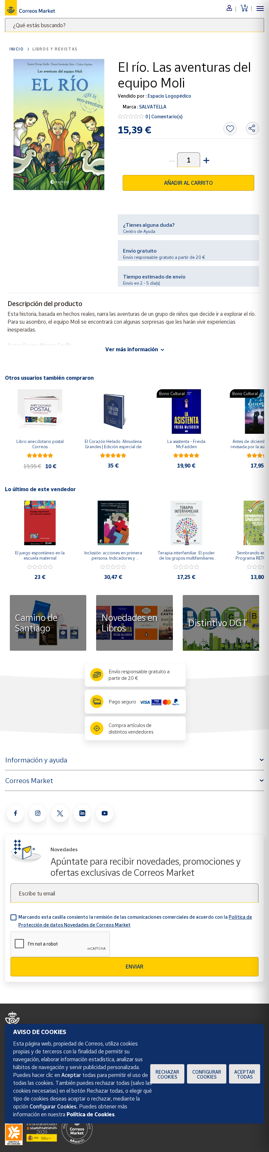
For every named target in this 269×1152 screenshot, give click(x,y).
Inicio (17, 49)
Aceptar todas (244, 1074)
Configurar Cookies (206, 1074)
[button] (205, 159)
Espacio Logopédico (169, 96)
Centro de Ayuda (139, 231)
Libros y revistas (55, 49)
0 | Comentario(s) (164, 116)
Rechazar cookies (167, 1074)
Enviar (134, 966)
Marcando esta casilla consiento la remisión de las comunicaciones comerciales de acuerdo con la (135, 921)
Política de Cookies (90, 1114)
